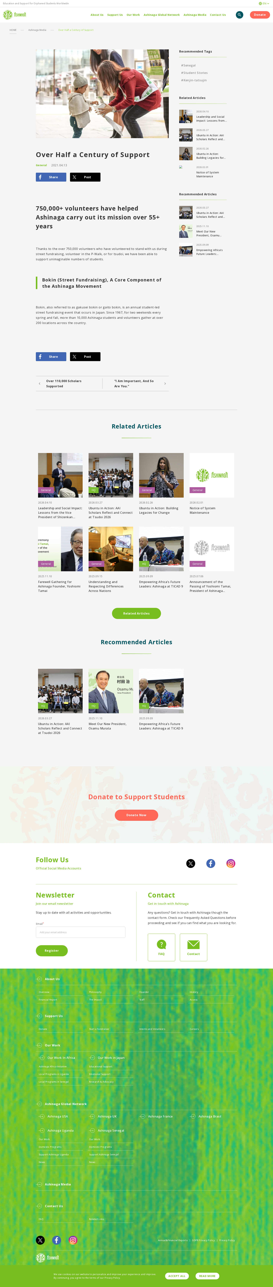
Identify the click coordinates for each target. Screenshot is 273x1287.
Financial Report (48, 999)
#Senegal (188, 65)
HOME (13, 30)
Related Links (96, 1219)
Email (40, 924)
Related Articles (136, 613)
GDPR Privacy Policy (203, 1240)
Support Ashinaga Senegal (104, 1154)
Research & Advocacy (101, 1081)
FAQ (41, 1219)
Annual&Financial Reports (173, 1240)
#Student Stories (194, 73)
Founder (144, 992)
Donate (260, 15)
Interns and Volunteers (152, 1029)
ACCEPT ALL (177, 1276)
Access (194, 999)
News (42, 1162)
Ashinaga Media (37, 30)
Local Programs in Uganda (54, 1074)
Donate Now (136, 815)
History (194, 992)
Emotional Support (99, 1074)
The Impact (95, 999)
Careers (194, 1029)
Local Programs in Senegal (54, 1081)
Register (52, 951)
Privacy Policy (227, 1240)
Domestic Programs (50, 1146)
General (41, 165)
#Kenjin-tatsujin (194, 80)
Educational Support (100, 1066)
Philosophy (95, 992)
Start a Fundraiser (99, 1029)
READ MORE (207, 1276)
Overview (44, 992)
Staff (141, 999)
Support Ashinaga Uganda (54, 1154)
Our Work (44, 1139)
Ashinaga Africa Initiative (53, 1066)
